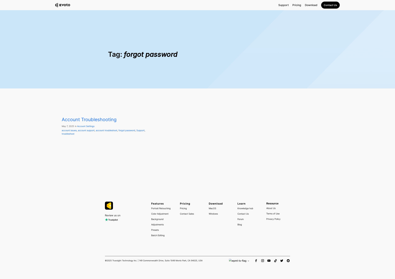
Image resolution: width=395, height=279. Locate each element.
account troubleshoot (106, 130)
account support (86, 130)
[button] (330, 5)
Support (140, 130)
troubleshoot (68, 133)
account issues (69, 130)
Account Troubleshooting (89, 119)
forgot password (126, 130)
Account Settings (85, 126)
